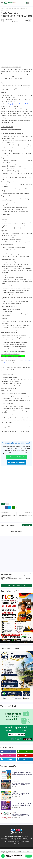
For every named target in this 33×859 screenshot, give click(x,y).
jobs (7, 8)
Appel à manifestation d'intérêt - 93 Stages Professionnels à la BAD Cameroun (22, 815)
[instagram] (19, 830)
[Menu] (2, 3)
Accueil (2, 8)
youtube (25, 755)
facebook (9, 751)
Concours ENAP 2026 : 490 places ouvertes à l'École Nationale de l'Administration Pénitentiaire (21, 783)
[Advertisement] (16, 40)
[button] (27, 3)
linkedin (25, 759)
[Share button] (16, 507)
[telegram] (21, 830)
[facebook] (12, 830)
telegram (9, 759)
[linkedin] (14, 830)
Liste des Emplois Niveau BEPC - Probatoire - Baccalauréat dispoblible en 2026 (21, 794)
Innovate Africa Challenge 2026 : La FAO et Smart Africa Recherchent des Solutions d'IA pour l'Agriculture (22, 804)
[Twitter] (9, 507)
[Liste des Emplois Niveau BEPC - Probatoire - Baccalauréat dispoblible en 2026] (6, 795)
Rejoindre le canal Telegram (16, 462)
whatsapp (26, 751)
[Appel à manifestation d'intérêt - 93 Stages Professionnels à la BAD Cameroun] (6, 815)
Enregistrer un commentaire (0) (16, 585)
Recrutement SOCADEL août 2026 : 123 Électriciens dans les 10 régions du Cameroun (21, 773)
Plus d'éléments (27, 525)
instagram (9, 755)
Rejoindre (28, 856)
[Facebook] (6, 507)
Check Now (4, 852)
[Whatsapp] (13, 507)
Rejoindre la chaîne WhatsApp (16, 457)
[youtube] (16, 830)
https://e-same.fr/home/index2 (18, 104)
